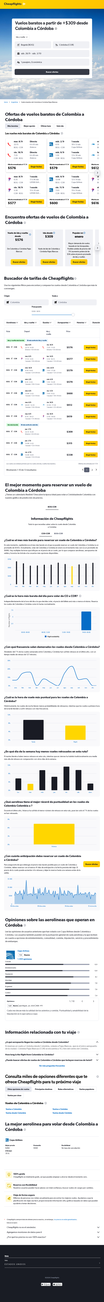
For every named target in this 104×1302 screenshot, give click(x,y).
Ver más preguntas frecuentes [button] (52, 1066)
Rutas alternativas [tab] (66, 1089)
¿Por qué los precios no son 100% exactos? (26, 1237)
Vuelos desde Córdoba (62, 1113)
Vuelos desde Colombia (16, 1113)
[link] (19, 262)
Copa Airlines (23, 951)
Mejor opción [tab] (29, 126)
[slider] (73, 314)
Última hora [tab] (46, 126)
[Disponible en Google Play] (45, 1284)
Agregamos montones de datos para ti (24, 1232)
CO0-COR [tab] (45, 533)
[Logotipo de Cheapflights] (12, 4)
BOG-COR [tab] (52, 507)
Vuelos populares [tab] (86, 1089)
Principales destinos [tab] (43, 1089)
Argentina (14, 102)
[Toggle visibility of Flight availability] (52, 637)
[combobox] (22, 37)
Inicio (6, 102)
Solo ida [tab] (60, 126)
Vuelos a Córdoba (60, 1109)
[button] (56, 28)
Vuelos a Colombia (14, 1109)
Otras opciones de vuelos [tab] (18, 1089)
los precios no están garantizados (65, 1219)
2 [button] (92, 470)
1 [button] (86, 470)
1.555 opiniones (25, 959)
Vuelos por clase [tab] (14, 1095)
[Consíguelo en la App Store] (57, 1284)
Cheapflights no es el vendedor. (21, 1227)
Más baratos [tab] (12, 126)
